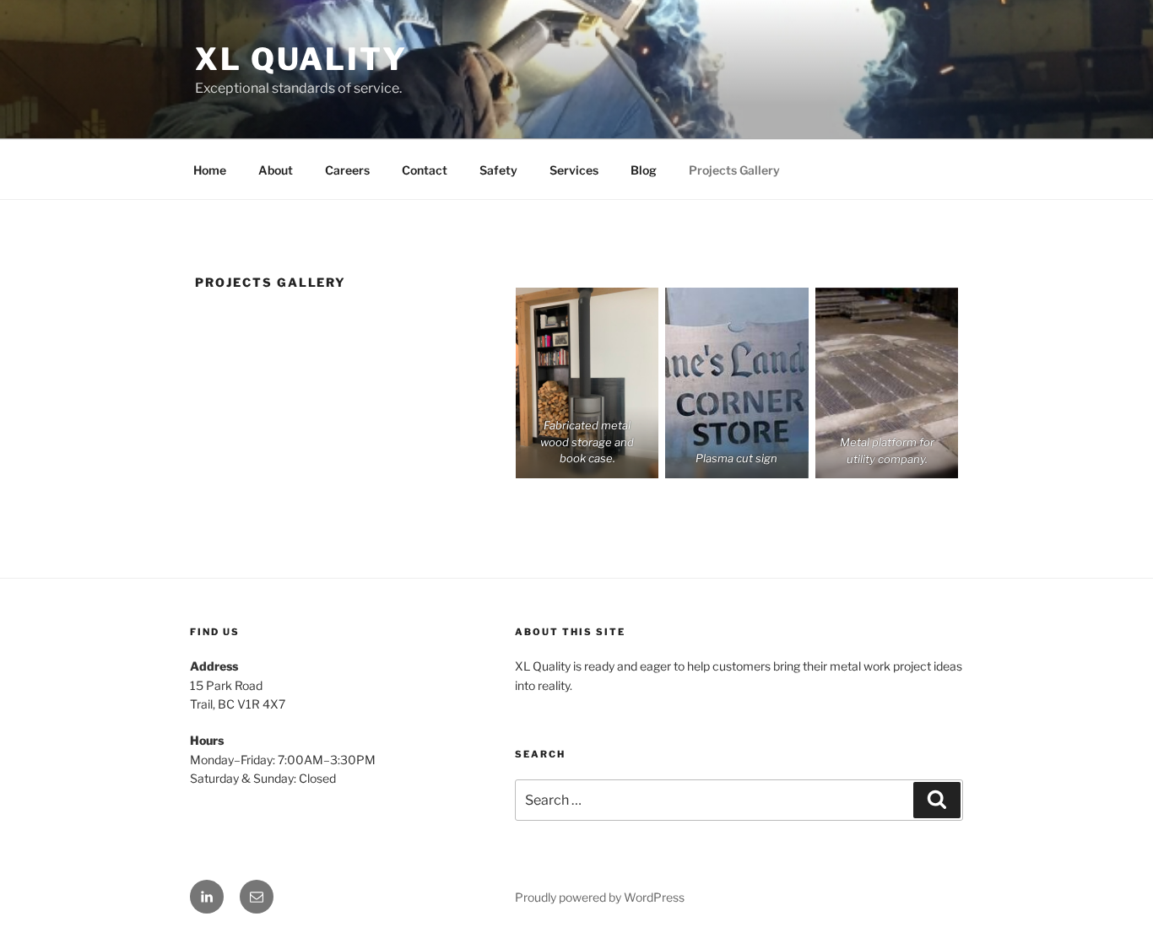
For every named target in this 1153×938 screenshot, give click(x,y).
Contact (424, 170)
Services (573, 170)
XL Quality (301, 59)
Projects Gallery (734, 170)
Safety (498, 170)
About (275, 170)
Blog (644, 170)
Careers (347, 170)
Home (209, 170)
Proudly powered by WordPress (600, 897)
